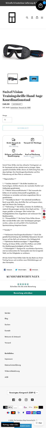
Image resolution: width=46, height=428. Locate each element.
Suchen (7, 324)
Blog (6, 318)
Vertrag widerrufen (10, 424)
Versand (8, 343)
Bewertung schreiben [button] (23, 293)
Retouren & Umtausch (13, 336)
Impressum (9, 359)
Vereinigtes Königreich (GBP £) (22, 392)
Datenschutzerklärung (13, 365)
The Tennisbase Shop (20, 420)
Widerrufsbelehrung (12, 371)
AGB (6, 377)
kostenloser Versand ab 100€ (20, 107)
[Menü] (42, 17)
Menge (5, 115)
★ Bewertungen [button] (23, 426)
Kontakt (7, 330)
